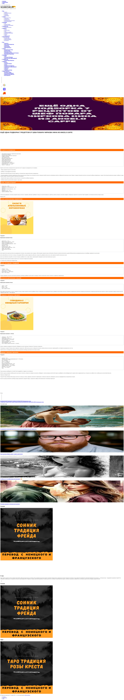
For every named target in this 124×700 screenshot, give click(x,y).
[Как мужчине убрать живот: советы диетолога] (62, 452)
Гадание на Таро (7, 35)
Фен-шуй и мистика (7, 21)
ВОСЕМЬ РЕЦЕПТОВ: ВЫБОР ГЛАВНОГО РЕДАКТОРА (15, 401)
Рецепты (5, 12)
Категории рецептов (9, 44)
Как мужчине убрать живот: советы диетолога (11, 454)
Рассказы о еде (7, 19)
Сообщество (5, 26)
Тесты (5, 31)
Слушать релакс (7, 30)
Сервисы (4, 28)
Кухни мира (6, 14)
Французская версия (7, 39)
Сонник (5, 34)
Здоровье (4, 22)
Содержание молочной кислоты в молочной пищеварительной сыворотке (18, 429)
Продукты (6, 45)
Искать (5, 29)
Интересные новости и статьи (9, 20)
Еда (3, 11)
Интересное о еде (7, 17)
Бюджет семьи (6, 37)
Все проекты (6, 40)
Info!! (3, 3)
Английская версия (7, 38)
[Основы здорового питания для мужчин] (62, 502)
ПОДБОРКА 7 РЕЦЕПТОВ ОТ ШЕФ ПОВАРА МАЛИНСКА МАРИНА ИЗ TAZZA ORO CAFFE (22, 402)
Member (4, 1)
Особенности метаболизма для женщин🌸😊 (11, 479)
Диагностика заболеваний (8, 25)
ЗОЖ (5, 23)
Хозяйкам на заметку (9, 65)
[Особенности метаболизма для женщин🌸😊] (62, 477)
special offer (5, 2)
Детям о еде (6, 18)
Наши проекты (5, 36)
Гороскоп (5, 33)
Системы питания (7, 24)
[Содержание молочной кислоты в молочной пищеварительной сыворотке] (62, 427)
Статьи (3, 16)
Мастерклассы (6, 15)
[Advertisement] (29, 141)
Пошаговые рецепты (7, 27)
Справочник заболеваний (10, 66)
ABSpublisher (27, 695)
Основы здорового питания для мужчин (10, 504)
